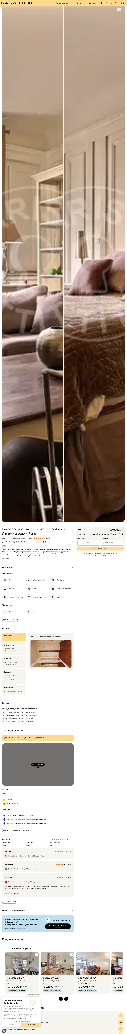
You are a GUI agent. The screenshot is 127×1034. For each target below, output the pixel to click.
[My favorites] (101, 2)
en (116, 3)
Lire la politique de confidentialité (15, 1018)
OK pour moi (31, 1024)
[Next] (121, 264)
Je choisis (12, 1024)
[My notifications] (111, 2)
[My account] (123, 3)
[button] (4, 1031)
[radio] (55, 852)
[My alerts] (106, 2)
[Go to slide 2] (23, 971)
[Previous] (5, 264)
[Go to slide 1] (21, 971)
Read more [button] (33, 715)
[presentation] (65, 3)
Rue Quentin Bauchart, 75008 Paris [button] (17, 538)
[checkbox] (119, 9)
